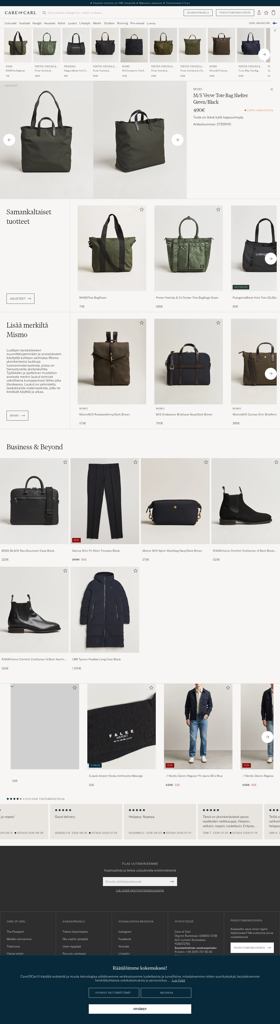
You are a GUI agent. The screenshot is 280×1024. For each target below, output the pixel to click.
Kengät (37, 23)
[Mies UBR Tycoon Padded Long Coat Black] (105, 610)
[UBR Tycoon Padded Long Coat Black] (105, 655)
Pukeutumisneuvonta (235, 12)
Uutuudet (11, 23)
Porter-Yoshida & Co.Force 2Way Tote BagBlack (102, 70)
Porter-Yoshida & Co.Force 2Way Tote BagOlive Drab (160, 70)
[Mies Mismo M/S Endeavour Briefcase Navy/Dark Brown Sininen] (188, 361)
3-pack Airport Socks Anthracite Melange (115, 776)
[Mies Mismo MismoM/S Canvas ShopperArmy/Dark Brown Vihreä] (221, 45)
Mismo (126, 66)
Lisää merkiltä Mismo (27, 330)
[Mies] (45, 726)
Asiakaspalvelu (198, 12)
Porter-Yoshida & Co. (47, 67)
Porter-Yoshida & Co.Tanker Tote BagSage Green (46, 70)
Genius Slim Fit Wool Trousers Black (96, 551)
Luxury (151, 23)
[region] (140, 821)
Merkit (97, 23)
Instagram (125, 931)
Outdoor (109, 23)
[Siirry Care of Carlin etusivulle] (20, 12)
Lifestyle (84, 23)
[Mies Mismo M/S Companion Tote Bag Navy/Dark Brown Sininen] (134, 45)
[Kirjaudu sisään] (259, 12)
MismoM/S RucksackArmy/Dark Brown (104, 414)
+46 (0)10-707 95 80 (199, 952)
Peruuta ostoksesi (74, 953)
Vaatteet (24, 23)
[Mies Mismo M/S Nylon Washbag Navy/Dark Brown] (175, 501)
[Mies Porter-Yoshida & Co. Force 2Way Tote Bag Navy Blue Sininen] (250, 45)
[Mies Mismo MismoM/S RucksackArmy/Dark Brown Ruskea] (112, 361)
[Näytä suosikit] (266, 13)
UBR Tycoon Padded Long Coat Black (96, 659)
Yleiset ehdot (15, 953)
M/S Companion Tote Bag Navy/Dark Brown (134, 70)
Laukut (72, 23)
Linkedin (124, 953)
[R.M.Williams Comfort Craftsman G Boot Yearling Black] (34, 655)
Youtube (123, 946)
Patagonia (69, 66)
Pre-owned (137, 23)
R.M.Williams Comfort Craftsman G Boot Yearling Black (34, 659)
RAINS (9, 66)
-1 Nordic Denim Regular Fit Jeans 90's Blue (194, 776)
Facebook (124, 939)
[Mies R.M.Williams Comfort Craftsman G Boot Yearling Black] (34, 610)
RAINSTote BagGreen (15, 70)
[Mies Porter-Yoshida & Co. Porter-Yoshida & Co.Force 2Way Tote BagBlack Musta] (105, 45)
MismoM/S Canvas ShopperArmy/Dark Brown (218, 70)
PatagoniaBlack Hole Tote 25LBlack (76, 70)
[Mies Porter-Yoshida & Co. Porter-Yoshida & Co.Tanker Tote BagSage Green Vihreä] (47, 45)
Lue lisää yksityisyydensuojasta (140, 890)
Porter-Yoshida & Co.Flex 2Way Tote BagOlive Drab (192, 70)
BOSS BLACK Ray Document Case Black (28, 551)
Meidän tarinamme (19, 939)
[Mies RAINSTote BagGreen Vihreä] (112, 248)
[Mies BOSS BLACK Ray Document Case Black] (34, 501)
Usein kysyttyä (72, 946)
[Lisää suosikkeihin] (140, 210)
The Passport (15, 931)
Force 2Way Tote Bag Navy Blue (248, 70)
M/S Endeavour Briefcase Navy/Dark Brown (184, 414)
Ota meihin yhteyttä (75, 939)
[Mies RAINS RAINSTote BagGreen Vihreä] (18, 45)
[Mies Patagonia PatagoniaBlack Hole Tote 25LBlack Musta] (76, 45)
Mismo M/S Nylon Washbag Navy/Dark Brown (172, 551)
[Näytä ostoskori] (273, 13)
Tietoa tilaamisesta (75, 931)
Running (122, 23)
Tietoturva (13, 946)
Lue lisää (178, 980)
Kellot (61, 23)
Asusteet (49, 23)
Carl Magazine (259, 23)
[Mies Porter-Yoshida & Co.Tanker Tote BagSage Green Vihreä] (188, 248)
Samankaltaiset (29, 217)
